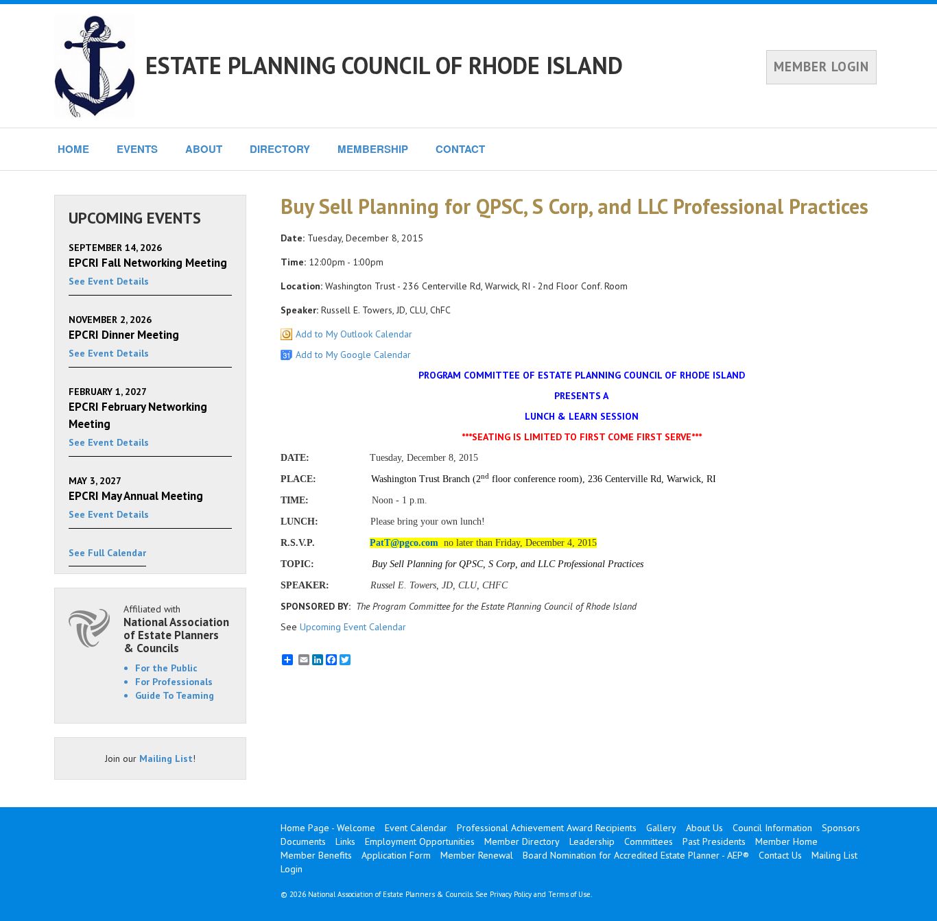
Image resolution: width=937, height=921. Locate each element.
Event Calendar (416, 828)
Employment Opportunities (420, 841)
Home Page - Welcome (328, 828)
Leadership (592, 841)
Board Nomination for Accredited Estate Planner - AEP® (636, 855)
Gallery (661, 828)
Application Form (396, 855)
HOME (73, 148)
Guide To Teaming (174, 695)
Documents (303, 841)
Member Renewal (476, 855)
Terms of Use (569, 894)
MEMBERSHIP (372, 148)
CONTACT (460, 148)
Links (345, 841)
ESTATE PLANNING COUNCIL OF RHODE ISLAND (384, 65)
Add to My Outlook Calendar (354, 334)
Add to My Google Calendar (353, 354)
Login (292, 869)
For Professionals (174, 681)
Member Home (786, 841)
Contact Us (780, 855)
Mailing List (166, 758)
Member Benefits (316, 855)
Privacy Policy (511, 894)
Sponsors (841, 828)
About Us (704, 828)
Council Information (772, 828)
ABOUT (203, 148)
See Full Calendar (107, 553)
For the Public (166, 668)
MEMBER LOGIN (821, 66)
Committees (648, 841)
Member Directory (522, 841)
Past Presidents (714, 841)
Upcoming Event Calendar (353, 627)
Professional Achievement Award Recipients (547, 828)
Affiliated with (176, 628)
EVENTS (137, 148)
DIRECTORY (280, 148)
